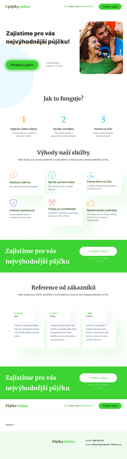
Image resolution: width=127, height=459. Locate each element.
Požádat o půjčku (110, 7)
